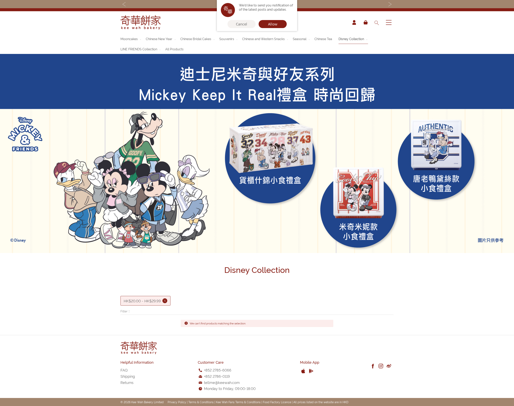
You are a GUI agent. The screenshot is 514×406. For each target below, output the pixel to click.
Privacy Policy (177, 402)
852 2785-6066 (218, 369)
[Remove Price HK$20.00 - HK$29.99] (164, 300)
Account (354, 22)
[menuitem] (131, 39)
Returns (127, 382)
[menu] (257, 44)
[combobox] (376, 22)
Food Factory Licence (277, 402)
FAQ (123, 369)
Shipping (127, 376)
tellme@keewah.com (222, 382)
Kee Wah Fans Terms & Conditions (238, 402)
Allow (272, 24)
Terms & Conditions (201, 402)
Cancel (241, 24)
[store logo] (140, 22)
